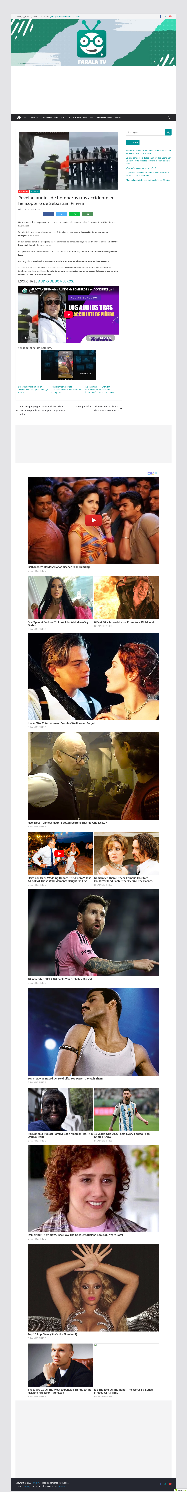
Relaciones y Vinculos (81, 117)
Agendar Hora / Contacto (110, 117)
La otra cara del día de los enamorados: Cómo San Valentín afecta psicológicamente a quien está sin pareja (148, 161)
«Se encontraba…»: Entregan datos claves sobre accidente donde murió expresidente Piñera (99, 389)
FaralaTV (40, 209)
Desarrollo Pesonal (54, 117)
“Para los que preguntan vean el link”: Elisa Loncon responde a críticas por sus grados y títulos (42, 410)
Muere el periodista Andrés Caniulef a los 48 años (148, 180)
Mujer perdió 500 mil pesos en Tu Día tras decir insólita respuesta (97, 408)
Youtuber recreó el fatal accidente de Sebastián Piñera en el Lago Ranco (66, 389)
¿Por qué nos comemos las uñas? (141, 168)
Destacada (35, 191)
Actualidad (23, 191)
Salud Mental (31, 117)
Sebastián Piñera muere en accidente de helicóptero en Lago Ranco (33, 389)
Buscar (168, 132)
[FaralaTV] (93, 21)
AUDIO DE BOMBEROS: (56, 281)
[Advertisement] (93, 86)
